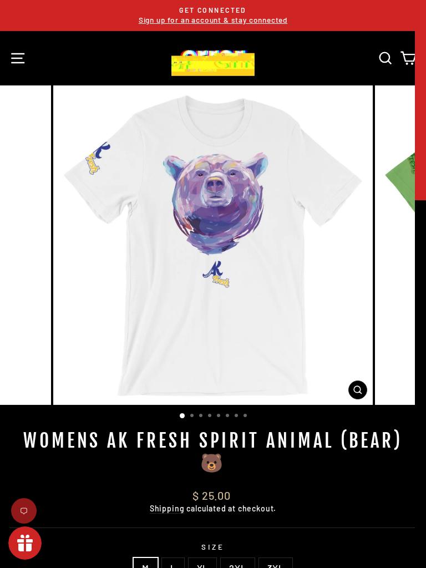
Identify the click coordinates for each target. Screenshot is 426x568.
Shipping (167, 508)
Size (213, 546)
